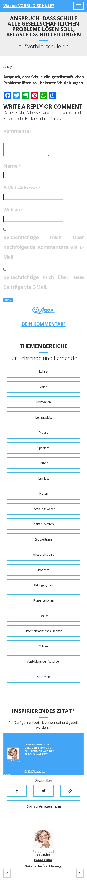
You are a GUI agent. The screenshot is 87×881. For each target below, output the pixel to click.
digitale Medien (43, 524)
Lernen (43, 463)
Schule (43, 646)
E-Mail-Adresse (21, 187)
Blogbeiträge (43, 539)
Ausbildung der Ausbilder (43, 661)
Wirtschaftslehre (43, 554)
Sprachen (43, 677)
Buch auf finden (43, 806)
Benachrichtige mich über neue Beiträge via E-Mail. (43, 282)
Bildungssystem (43, 585)
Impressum (43, 860)
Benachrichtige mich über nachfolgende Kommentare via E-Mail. (43, 247)
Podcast (43, 570)
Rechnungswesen (43, 509)
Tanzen (43, 616)
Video (43, 387)
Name (12, 165)
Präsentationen (43, 600)
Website (12, 209)
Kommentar (17, 131)
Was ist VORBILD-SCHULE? (28, 5)
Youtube (43, 854)
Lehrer (43, 371)
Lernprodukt (43, 417)
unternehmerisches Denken (43, 631)
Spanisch (43, 448)
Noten (43, 493)
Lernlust (43, 478)
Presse (43, 432)
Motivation (43, 402)
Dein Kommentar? (43, 324)
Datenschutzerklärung (43, 866)
